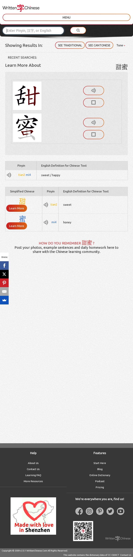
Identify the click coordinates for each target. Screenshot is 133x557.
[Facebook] (4, 265)
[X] (4, 274)
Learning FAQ (33, 475)
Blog (100, 469)
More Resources (33, 481)
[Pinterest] (4, 282)
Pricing (100, 487)
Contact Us (33, 469)
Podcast (100, 481)
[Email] (4, 291)
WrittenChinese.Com (36, 550)
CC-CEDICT (113, 555)
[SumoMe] (4, 300)
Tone (120, 45)
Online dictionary (99, 475)
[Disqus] (66, 311)
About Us (33, 463)
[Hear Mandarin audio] (93, 90)
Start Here (100, 463)
